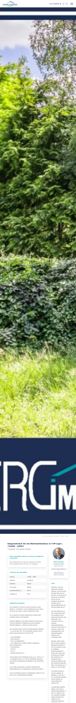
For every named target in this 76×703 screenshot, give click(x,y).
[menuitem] (55, 3)
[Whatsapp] (63, 3)
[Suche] (66, 3)
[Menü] (72, 3)
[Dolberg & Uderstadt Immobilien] (10, 3)
